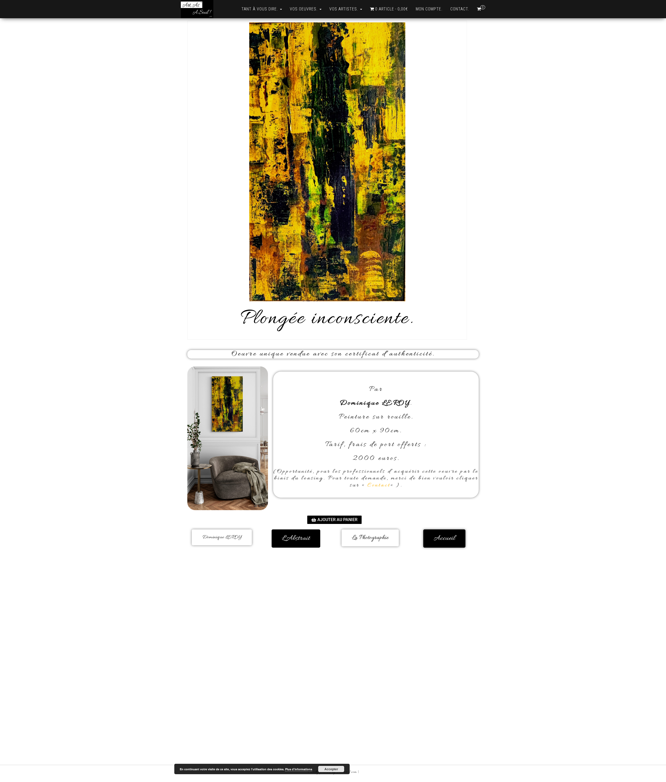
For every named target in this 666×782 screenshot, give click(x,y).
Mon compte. (429, 9)
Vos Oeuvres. (304, 9)
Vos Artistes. (344, 9)
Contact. (459, 9)
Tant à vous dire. (260, 9)
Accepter (331, 769)
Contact (378, 485)
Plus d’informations (298, 769)
